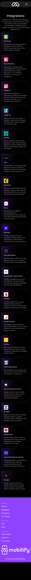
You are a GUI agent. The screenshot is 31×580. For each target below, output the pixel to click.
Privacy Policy (5, 541)
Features (4, 506)
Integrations (5, 510)
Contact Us (5, 537)
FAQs (3, 524)
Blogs (3, 527)
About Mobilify (6, 534)
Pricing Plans (5, 513)
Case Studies (5, 516)
